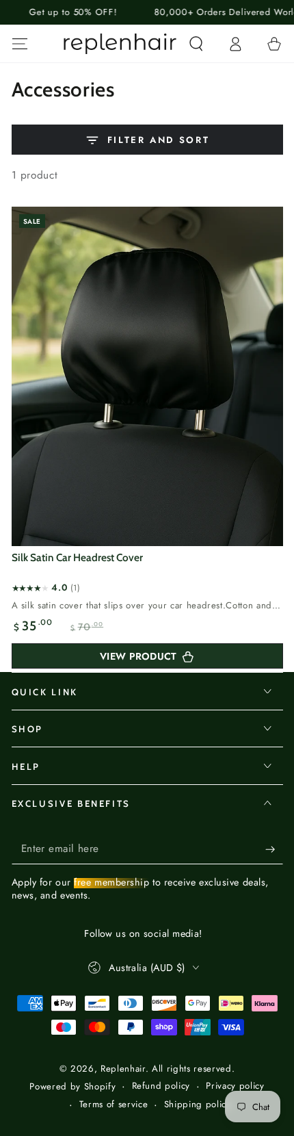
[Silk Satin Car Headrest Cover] (147, 376)
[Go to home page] (120, 44)
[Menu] (19, 43)
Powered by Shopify (72, 1087)
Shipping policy (197, 1104)
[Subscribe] (273, 849)
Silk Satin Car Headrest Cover (77, 557)
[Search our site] (195, 43)
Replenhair (123, 1068)
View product (138, 656)
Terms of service (113, 1104)
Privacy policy (235, 1086)
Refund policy (161, 1086)
